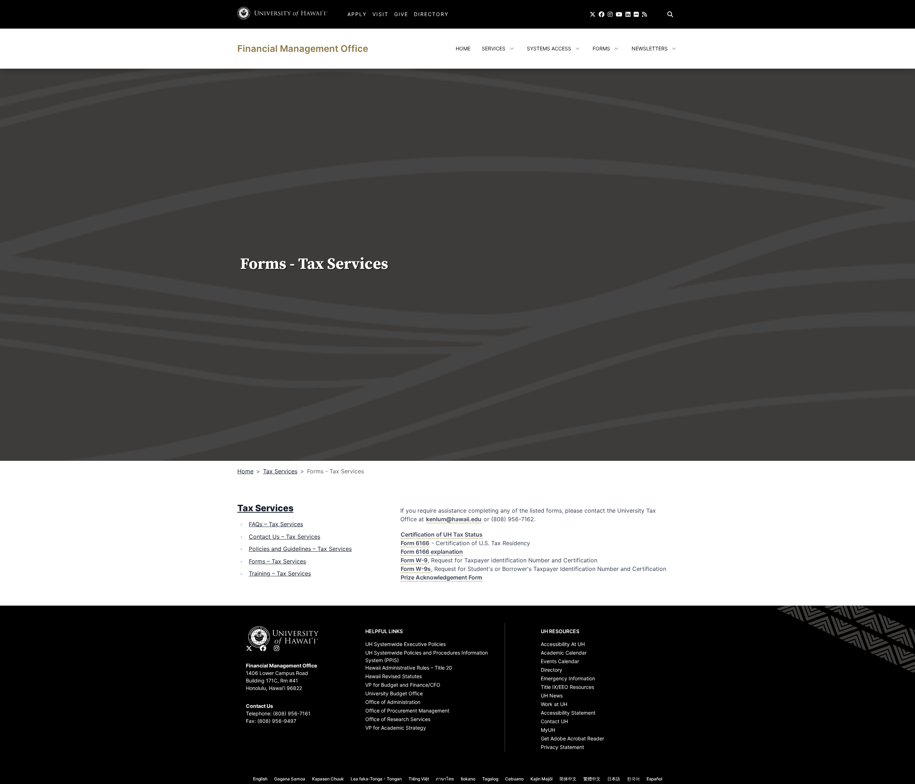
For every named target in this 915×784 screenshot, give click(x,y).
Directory (431, 14)
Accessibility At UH (563, 644)
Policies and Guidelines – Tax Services (300, 548)
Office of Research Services (397, 719)
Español (654, 778)
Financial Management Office (302, 48)
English (260, 778)
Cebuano (514, 778)
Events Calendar (560, 661)
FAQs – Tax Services (276, 524)
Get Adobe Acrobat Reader (572, 738)
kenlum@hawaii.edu (453, 519)
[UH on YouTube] (619, 14)
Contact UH (554, 721)
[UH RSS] (644, 14)
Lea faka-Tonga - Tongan (376, 778)
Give (401, 14)
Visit (380, 14)
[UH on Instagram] (610, 14)
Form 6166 (415, 543)
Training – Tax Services (280, 573)
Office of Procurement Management (407, 710)
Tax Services (280, 471)
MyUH (548, 730)
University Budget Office (394, 693)
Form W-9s (416, 568)
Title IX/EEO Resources (567, 687)
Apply (357, 14)
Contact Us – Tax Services (284, 536)
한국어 (633, 778)
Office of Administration (392, 702)
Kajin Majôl (541, 778)
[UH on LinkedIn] (627, 14)
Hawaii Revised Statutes (393, 676)
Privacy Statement (562, 747)
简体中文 (568, 778)
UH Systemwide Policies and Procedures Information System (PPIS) (426, 653)
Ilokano (468, 778)
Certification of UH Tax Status (442, 534)
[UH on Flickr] (636, 14)
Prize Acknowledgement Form (441, 577)
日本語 (613, 778)
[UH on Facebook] (601, 14)
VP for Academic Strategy (395, 728)
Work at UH (554, 704)
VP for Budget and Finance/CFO (402, 685)
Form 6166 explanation (432, 551)
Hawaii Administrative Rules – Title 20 (408, 668)
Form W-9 (414, 560)
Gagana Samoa (289, 778)
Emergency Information (568, 678)
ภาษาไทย (445, 778)
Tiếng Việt (419, 778)
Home (463, 48)
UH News (552, 695)
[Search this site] (670, 14)
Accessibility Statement (568, 713)
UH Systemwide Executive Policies (405, 644)
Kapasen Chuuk (328, 778)
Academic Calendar (564, 653)
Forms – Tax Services (277, 561)
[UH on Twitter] (592, 14)
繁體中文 (591, 778)
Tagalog (490, 778)
